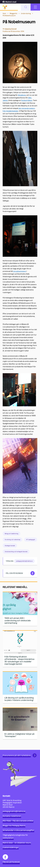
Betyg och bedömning (11, 533)
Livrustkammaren (19, 271)
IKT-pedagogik (30, 539)
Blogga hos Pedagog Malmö (14, 825)
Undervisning (26, 13)
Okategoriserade (10, 545)
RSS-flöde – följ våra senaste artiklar (18, 821)
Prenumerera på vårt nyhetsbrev (17, 755)
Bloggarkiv (13, 13)
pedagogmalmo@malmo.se (14, 811)
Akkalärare (22, 95)
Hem (4, 13)
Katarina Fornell (10, 29)
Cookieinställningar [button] (11, 847)
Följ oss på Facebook (11, 862)
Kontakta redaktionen (12, 816)
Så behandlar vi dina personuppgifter (18, 830)
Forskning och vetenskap (12, 539)
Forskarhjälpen (26, 100)
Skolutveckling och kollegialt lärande (16, 551)
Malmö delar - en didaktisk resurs (17, 843)
